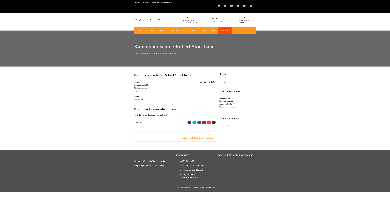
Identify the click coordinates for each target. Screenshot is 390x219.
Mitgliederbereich (166, 2)
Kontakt (137, 2)
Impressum (145, 2)
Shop (214, 30)
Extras (203, 30)
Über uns (151, 30)
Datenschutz (155, 2)
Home (141, 30)
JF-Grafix (213, 188)
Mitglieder (225, 30)
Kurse (162, 30)
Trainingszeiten (177, 30)
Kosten (192, 30)
